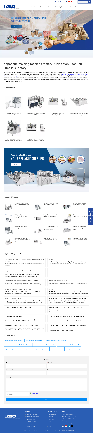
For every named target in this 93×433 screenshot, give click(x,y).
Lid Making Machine (31, 421)
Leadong (59, 431)
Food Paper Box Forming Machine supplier (44, 345)
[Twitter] (58, 2)
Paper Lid (50, 421)
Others (51, 289)
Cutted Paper (51, 424)
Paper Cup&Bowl (52, 414)
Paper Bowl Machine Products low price (56, 340)
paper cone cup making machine (13, 340)
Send (46, 399)
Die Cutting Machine (31, 424)
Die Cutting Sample (54, 270)
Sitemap (49, 431)
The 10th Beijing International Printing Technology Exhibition (22, 280)
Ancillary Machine (30, 426)
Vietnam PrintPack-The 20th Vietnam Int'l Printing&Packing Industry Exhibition (24, 260)
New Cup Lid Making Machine (40, 349)
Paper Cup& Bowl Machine (32, 414)
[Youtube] (61, 2)
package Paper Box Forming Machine (75, 349)
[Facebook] (53, 2)
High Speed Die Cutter (56, 349)
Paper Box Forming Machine (33, 416)
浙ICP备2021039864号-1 (68, 431)
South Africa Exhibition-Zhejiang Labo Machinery (18, 289)
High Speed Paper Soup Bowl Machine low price (17, 349)
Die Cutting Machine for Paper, (71, 74)
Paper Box (51, 259)
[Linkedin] (56, 2)
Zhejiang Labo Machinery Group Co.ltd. (59, 280)
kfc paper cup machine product (34, 340)
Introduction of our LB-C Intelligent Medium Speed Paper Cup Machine (22, 271)
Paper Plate (51, 419)
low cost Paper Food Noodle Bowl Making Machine (17, 345)
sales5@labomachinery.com (73, 417)
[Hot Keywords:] (89, 2)
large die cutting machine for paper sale (69, 345)
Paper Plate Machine (31, 419)
